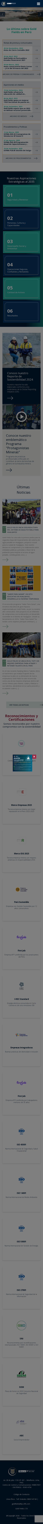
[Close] (34, 756)
